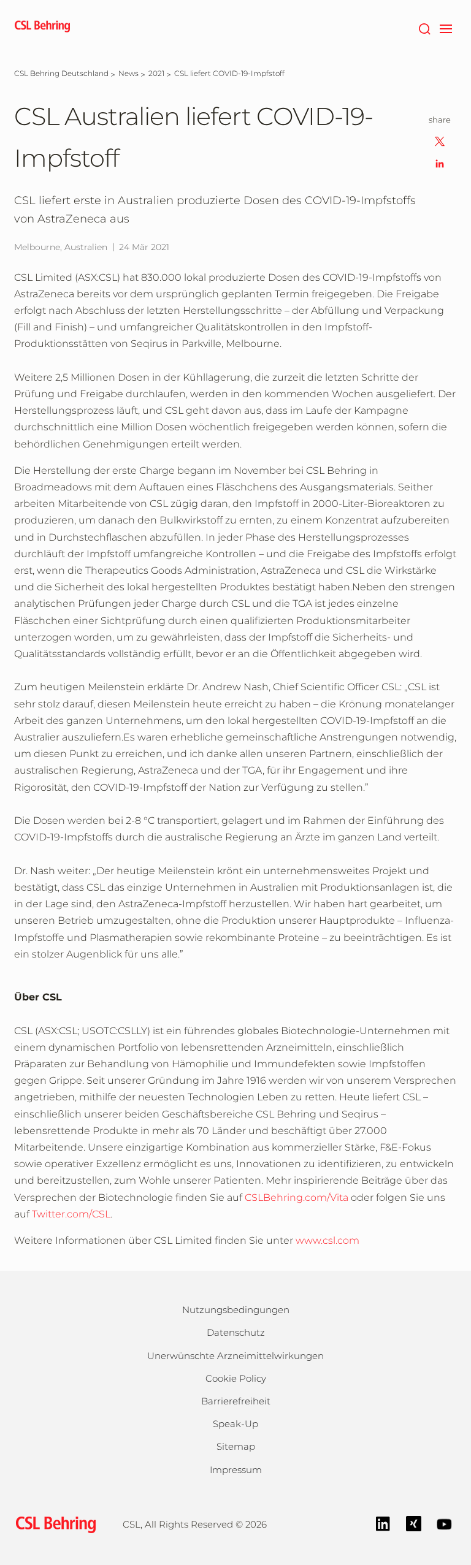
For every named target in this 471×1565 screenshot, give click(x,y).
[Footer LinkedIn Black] (383, 1523)
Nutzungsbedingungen (235, 1310)
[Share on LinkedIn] (440, 162)
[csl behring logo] (53, 1523)
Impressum (236, 1470)
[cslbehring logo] (42, 27)
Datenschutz (236, 1332)
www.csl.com (327, 1240)
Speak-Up (235, 1424)
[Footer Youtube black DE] (444, 1523)
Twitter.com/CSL (71, 1214)
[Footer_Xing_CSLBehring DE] (413, 1523)
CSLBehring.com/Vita (298, 1197)
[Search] (424, 27)
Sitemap (235, 1446)
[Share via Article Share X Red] (440, 140)
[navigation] (445, 27)
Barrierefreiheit (235, 1401)
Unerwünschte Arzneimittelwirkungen (235, 1355)
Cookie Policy (235, 1378)
